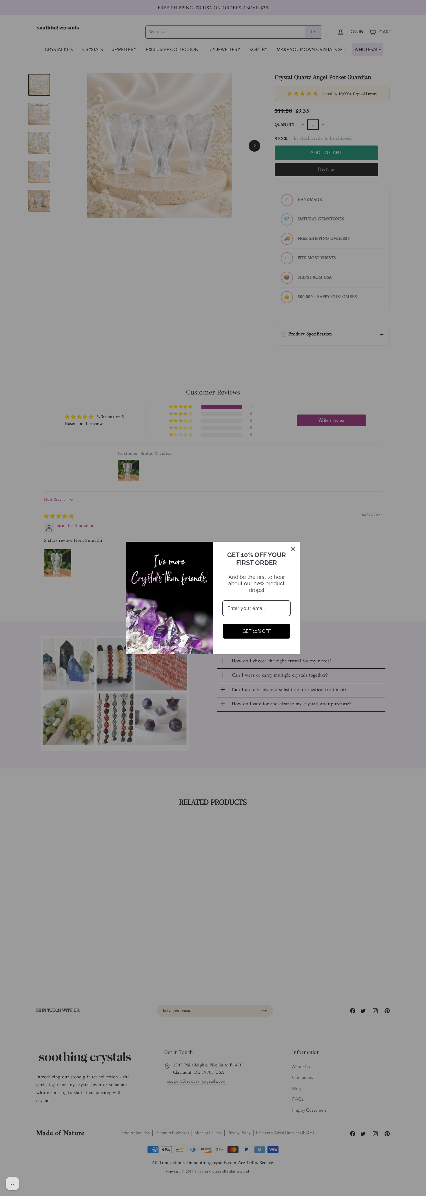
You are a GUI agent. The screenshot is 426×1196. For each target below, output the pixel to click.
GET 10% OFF (257, 631)
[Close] (293, 549)
